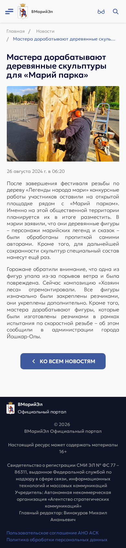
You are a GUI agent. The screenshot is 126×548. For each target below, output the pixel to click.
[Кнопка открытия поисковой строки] (115, 11)
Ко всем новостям (67, 361)
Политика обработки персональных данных (57, 539)
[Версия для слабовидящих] (101, 11)
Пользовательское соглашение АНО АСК (52, 533)
